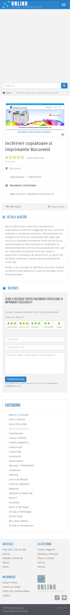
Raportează (57, 206)
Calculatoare (17, 176)
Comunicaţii (15, 447)
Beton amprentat (18, 428)
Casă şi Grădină (17, 437)
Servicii (12, 497)
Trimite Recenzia (15, 379)
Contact (6, 595)
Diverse (6, 554)
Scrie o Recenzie (35, 157)
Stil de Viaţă (15, 516)
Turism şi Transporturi (21, 525)
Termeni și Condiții (11, 587)
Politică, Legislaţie (18, 484)
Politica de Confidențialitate (16, 591)
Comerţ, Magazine (18, 442)
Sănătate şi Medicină (20, 493)
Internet (13, 474)
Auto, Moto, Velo (17, 424)
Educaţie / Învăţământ (21, 465)
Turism (5, 566)
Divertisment (15, 461)
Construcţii (14, 456)
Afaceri (5, 562)
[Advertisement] (35, 46)
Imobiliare (14, 470)
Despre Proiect (9, 582)
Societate (14, 502)
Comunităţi (14, 451)
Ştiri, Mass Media (18, 521)
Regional (13, 488)
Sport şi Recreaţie (18, 507)
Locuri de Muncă (17, 479)
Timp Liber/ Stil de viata (14, 549)
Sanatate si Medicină (12, 558)
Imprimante (34, 176)
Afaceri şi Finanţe (18, 414)
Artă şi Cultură (16, 419)
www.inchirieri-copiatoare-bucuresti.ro (32, 194)
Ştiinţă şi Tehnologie (20, 511)
